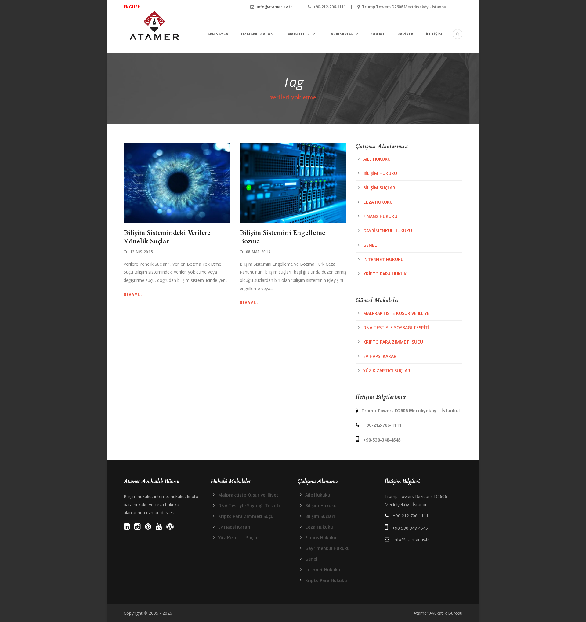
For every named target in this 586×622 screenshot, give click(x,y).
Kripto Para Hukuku (386, 274)
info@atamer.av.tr (274, 6)
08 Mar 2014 (258, 251)
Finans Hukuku (380, 216)
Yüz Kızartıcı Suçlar (386, 370)
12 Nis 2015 (141, 251)
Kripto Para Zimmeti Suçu (393, 342)
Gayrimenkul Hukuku (387, 231)
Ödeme (378, 34)
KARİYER (405, 34)
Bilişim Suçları (379, 188)
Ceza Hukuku (378, 202)
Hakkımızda (340, 34)
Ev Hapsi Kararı (380, 356)
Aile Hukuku (377, 159)
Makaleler (298, 34)
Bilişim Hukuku (380, 173)
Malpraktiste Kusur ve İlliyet (397, 313)
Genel (370, 245)
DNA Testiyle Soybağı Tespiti (396, 327)
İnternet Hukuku (383, 259)
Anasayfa (217, 34)
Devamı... (133, 294)
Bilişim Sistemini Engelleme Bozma (282, 237)
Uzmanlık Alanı (258, 34)
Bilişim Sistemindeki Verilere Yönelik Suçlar (167, 237)
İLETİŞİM (434, 34)
